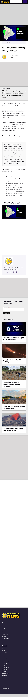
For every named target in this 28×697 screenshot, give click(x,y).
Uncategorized (5, 675)
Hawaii (3, 650)
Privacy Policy (5, 634)
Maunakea (5, 659)
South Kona (5, 669)
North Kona (5, 663)
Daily (3, 648)
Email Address (6, 307)
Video (3, 677)
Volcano (5, 671)
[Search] (25, 1)
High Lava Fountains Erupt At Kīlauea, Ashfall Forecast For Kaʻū (13, 430)
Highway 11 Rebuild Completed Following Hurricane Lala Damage (14, 407)
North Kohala (6, 661)
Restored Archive (5, 673)
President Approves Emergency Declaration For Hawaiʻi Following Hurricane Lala (11, 384)
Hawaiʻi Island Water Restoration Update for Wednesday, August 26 (13, 339)
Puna (4, 665)
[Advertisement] (14, 14)
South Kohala (6, 667)
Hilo (4, 654)
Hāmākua (5, 652)
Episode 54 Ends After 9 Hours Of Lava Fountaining (13, 361)
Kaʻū (4, 657)
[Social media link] (5, 272)
